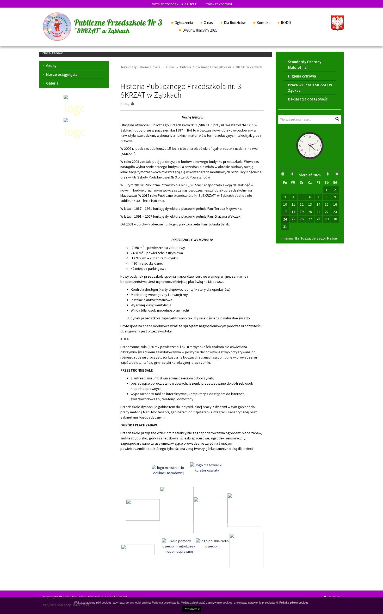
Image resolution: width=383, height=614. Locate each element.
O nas (208, 22)
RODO (286, 22)
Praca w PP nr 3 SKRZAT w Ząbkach (310, 87)
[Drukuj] (134, 104)
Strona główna (149, 67)
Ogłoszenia (184, 22)
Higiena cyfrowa (302, 76)
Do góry (333, 597)
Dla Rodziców (235, 22)
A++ (193, 3)
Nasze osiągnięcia (61, 74)
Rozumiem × (192, 609)
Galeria (52, 83)
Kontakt (263, 22)
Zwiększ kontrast (218, 4)
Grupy (51, 65)
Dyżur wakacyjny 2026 (199, 30)
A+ (186, 4)
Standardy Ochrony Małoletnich (304, 64)
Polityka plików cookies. (294, 602)
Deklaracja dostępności (308, 99)
